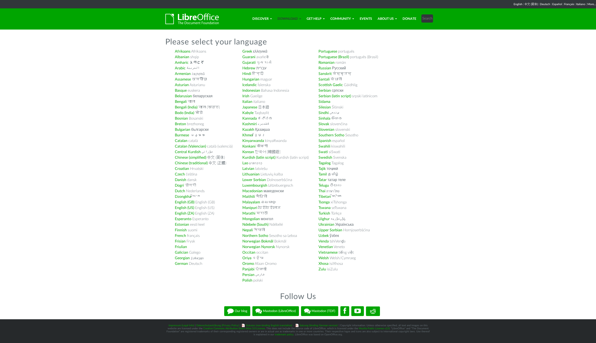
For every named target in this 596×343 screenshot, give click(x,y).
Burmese (182, 135)
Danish (180, 180)
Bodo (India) (184, 113)
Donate (409, 18)
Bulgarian (182, 129)
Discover (260, 18)
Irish (245, 96)
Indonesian (251, 90)
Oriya (246, 258)
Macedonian (252, 191)
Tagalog (324, 163)
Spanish (324, 141)
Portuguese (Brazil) (333, 57)
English (518, 4)
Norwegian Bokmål (257, 241)
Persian (248, 275)
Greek (247, 51)
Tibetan (324, 196)
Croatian (182, 169)
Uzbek (323, 236)
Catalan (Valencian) (190, 146)
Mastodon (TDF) (323, 311)
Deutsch (545, 4)
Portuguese (327, 51)
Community (340, 18)
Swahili (324, 146)
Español (557, 4)
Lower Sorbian (254, 180)
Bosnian (181, 118)
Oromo (248, 264)
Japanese (249, 107)
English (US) (184, 208)
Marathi (248, 213)
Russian (324, 68)
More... (591, 4)
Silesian (324, 107)
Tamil (322, 174)
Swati (323, 152)
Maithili (248, 196)
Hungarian (250, 79)
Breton (180, 124)
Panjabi (248, 269)
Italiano (580, 4)
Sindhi (323, 113)
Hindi (246, 74)
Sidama (324, 102)
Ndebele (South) (255, 224)
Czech (180, 174)
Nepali (247, 230)
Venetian (325, 247)
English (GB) (184, 202)
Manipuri (249, 208)
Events (366, 18)
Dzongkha (183, 196)
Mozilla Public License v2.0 (374, 328)
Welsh (323, 258)
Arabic (180, 68)
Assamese (183, 79)
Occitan (248, 252)
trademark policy (284, 334)
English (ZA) (184, 213)
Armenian (183, 74)
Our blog (240, 311)
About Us (386, 18)
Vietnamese (328, 252)
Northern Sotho (255, 236)
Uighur (324, 219)
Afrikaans (182, 51)
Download (288, 18)
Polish (247, 280)
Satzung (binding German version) (319, 325)
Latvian (248, 169)
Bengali (181, 102)
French (180, 236)
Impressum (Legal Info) (181, 325)
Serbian (324, 90)
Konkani (249, 146)
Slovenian (326, 129)
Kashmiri (249, 124)
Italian (247, 102)
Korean (248, 152)
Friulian (181, 247)
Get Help (314, 18)
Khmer (247, 135)
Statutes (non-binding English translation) (269, 325)
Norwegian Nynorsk (258, 247)
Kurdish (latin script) (258, 157)
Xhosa (323, 264)
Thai (321, 191)
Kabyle (248, 113)
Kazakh (248, 129)
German (181, 264)
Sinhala (324, 118)
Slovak (323, 124)
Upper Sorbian (330, 230)
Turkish (324, 213)
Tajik (322, 169)
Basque (181, 90)
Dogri (179, 185)
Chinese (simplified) (190, 157)
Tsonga (324, 202)
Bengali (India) (186, 107)
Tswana (324, 208)
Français (569, 4)
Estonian (182, 224)
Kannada (249, 118)
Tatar (322, 180)
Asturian (182, 85)
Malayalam (251, 202)
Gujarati (249, 62)
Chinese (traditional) (191, 163)
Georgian (182, 258)
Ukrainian (326, 224)
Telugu (323, 185)
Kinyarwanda (253, 141)
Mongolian (251, 219)
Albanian (182, 57)
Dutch (180, 191)
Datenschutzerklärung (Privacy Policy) (217, 325)
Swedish (325, 157)
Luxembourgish (254, 185)
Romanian (326, 62)
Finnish (181, 230)
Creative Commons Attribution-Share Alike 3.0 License (234, 328)
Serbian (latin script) (334, 96)
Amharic (182, 62)
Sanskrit (325, 74)
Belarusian (183, 96)
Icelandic (249, 85)
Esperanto (183, 219)
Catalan (181, 141)
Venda (323, 241)
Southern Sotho (331, 135)
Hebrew (248, 68)
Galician (181, 252)
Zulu (322, 269)
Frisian (180, 241)
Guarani (248, 57)
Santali (324, 79)
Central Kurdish (188, 152)
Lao (245, 163)
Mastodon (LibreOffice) (279, 311)
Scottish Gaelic (330, 85)
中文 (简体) (531, 4)
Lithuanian (251, 174)
